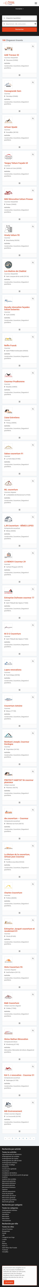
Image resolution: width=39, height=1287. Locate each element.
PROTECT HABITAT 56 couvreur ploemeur (18, 781)
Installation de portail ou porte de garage (15, 1175)
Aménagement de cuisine (10, 1158)
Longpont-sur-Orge (8, 1237)
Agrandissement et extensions (12, 1154)
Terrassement (6, 1220)
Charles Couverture (13, 892)
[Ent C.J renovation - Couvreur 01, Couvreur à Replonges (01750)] (8, 1069)
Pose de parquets (7, 1193)
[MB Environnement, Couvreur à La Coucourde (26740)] (8, 1105)
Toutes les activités (9, 1152)
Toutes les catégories (10, 1208)
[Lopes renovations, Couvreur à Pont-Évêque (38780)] (8, 663)
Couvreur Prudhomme (14, 381)
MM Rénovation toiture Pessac (18, 199)
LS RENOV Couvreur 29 (15, 561)
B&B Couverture (11, 1003)
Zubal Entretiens (11, 417)
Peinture (4, 1189)
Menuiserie (5, 1216)
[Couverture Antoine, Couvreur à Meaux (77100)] (8, 699)
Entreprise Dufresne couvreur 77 (19, 597)
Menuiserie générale (8, 1185)
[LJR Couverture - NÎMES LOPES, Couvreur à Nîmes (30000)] (8, 519)
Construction (6, 1212)
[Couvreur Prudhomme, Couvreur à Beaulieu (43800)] (8, 375)
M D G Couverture (12, 633)
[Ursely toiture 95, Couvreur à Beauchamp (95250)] (8, 229)
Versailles (5, 1252)
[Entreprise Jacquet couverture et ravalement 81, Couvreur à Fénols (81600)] (8, 922)
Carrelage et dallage (8, 1165)
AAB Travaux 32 (11, 55)
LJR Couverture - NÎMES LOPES (18, 525)
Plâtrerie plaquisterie (8, 1191)
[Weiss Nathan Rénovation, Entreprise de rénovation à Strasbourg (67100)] (8, 1033)
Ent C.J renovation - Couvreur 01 (19, 1075)
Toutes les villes (8, 1227)
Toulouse (5, 1250)
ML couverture (11, 489)
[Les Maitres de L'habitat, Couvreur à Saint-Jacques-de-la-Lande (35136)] (8, 265)
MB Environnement (13, 1111)
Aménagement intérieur (9, 1162)
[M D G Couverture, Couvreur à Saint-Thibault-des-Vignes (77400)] (8, 627)
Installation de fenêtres (9, 1173)
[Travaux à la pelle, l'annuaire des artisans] (9, 3)
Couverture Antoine (13, 706)
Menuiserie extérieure (9, 1183)
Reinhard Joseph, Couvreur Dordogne (16, 743)
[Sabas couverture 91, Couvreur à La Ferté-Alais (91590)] (8, 447)
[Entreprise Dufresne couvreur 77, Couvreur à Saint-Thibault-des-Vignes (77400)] (8, 591)
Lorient (4, 1239)
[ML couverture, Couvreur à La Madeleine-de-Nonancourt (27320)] (8, 483)
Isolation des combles (9, 1179)
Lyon (3, 1241)
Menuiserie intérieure (8, 1187)
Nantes (4, 1243)
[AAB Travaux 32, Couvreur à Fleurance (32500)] (8, 49)
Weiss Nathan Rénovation (16, 1039)
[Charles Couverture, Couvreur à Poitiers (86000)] (8, 886)
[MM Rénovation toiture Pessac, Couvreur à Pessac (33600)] (8, 193)
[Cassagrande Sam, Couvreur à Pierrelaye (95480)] (8, 85)
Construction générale (9, 1169)
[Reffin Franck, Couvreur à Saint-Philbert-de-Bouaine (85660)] (8, 339)
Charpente (5, 1167)
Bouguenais (6, 1231)
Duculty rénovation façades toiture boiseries (17, 308)
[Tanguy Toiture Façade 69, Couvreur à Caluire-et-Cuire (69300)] (8, 157)
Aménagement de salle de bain (12, 1160)
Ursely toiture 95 (12, 235)
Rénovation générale (8, 1197)
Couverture (5, 1171)
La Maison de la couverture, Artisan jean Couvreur (17, 855)
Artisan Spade (10, 127)
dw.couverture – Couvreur (16, 818)
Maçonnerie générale (8, 1181)
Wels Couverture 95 (13, 967)
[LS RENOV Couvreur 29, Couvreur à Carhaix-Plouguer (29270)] (8, 555)
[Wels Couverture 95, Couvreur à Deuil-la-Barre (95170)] (8, 961)
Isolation (5, 1177)
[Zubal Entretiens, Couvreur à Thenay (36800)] (8, 411)
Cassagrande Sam (12, 91)
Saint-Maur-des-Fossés (9, 1247)
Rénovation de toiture (9, 1195)
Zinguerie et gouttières (9, 1200)
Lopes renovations (12, 670)
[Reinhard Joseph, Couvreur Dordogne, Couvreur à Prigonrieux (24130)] (8, 736)
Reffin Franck (10, 345)
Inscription (18, 9)
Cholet (4, 1233)
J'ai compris (9, 1282)
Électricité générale (8, 1202)
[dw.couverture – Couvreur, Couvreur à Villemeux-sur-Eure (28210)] (8, 812)
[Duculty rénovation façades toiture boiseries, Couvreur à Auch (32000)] (8, 301)
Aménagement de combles (10, 1156)
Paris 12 (4, 1245)
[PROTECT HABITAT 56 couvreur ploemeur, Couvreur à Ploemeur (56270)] (8, 774)
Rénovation (5, 1218)
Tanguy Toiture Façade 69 (16, 163)
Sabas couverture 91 (13, 453)
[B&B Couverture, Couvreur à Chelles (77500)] (8, 997)
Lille (3, 1235)
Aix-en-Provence (7, 1229)
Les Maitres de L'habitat (15, 271)
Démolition (5, 1214)
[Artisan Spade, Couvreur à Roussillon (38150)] (8, 121)
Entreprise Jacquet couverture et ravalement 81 (19, 930)
